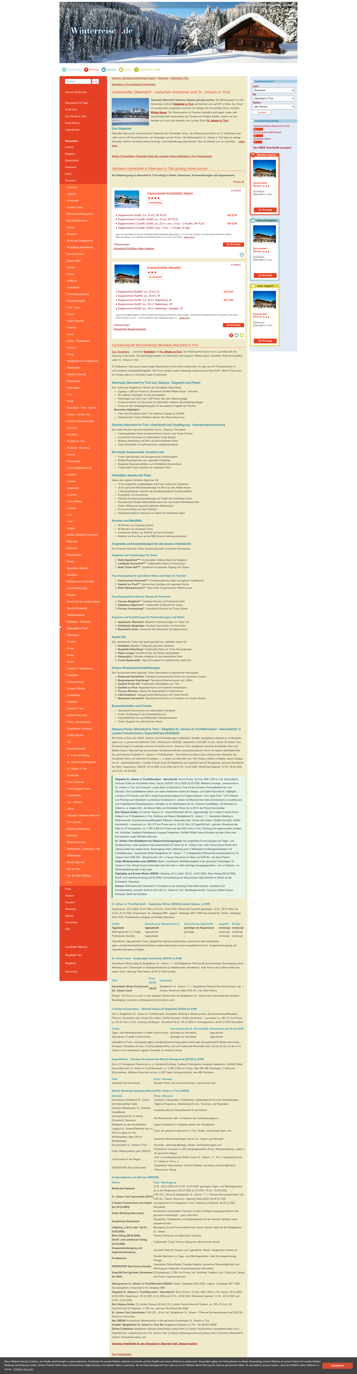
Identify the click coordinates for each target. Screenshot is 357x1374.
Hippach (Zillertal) (76, 374)
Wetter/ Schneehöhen (123, 156)
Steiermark (73, 775)
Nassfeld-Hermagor (77, 588)
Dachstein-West (75, 254)
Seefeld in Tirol (75, 708)
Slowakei (70, 902)
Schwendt (72, 701)
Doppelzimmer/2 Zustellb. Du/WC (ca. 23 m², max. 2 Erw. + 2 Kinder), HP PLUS (161, 223)
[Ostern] (121, 69)
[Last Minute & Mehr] (136, 69)
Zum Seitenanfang (121, 1354)
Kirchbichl (72, 434)
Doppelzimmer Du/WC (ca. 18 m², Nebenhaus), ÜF (145, 304)
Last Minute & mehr (75, 116)
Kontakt (258, 5)
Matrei (70, 561)
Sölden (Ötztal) (75, 735)
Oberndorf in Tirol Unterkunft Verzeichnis (133, 84)
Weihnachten (74, 69)
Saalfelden (72, 675)
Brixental (71, 234)
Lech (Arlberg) (74, 501)
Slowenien (70, 909)
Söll (69, 742)
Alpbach (71, 194)
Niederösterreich (75, 615)
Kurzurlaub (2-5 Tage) (76, 103)
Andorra (69, 147)
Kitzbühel (149, 351)
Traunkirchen (74, 795)
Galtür (70, 334)
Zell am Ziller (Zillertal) (79, 875)
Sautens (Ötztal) (76, 688)
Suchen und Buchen (76, 92)
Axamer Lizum (75, 207)
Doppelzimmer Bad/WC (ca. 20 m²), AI (138, 291)
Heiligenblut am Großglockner (83, 361)
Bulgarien (70, 153)
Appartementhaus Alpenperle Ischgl (271, 126)
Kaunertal (72, 427)
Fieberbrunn (73, 287)
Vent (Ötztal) (74, 822)
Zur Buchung (233, 244)
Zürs (69, 882)
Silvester (94, 69)
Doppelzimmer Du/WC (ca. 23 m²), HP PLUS (142, 215)
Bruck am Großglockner (80, 240)
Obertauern (73, 635)
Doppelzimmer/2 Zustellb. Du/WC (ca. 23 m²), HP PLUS (148, 219)
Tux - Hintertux (75, 802)
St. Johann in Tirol (77, 768)
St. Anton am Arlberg (78, 755)
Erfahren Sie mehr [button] (23, 1369)
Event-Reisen (72, 123)
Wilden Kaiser (159, 112)
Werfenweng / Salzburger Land (83, 848)
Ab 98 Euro (71, 109)
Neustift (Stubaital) (77, 608)
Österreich (70, 180)
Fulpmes (71, 327)
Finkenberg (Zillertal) (78, 294)
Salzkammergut (75, 681)
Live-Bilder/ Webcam (76, 947)
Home (249, 5)
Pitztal (70, 648)
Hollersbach (73, 387)
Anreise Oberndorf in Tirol (182, 156)
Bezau (70, 227)
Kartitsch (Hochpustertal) (80, 421)
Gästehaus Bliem (262, 139)
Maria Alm (72, 541)
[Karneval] (103, 69)
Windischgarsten (76, 862)
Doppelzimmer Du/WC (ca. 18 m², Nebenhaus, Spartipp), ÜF (150, 308)
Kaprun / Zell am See (78, 414)
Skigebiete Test (73, 955)
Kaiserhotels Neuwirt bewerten (130, 329)
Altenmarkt (73, 200)
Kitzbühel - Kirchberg (78, 447)
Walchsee (72, 835)
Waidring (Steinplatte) (78, 828)
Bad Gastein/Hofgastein (80, 214)
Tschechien (71, 922)
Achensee (72, 187)
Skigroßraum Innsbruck (79, 728)
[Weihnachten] (64, 69)
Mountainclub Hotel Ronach (267, 132)
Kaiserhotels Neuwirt (260, 184)
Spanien (69, 915)
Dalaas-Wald (74, 260)
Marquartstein (74, 554)
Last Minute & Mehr (150, 69)
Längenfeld (73, 488)
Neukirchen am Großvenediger (83, 601)
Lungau (71, 528)
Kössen (71, 454)
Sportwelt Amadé (76, 748)
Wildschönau (74, 855)
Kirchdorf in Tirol (76, 441)
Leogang (71, 508)
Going (70, 354)
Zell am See (73, 869)
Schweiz (69, 895)
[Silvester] (86, 69)
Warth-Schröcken (76, 842)
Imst (69, 394)
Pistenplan (141, 156)
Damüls (71, 267)
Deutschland (71, 160)
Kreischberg (73, 461)
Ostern (127, 69)
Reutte (70, 661)
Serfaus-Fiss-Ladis (77, 715)
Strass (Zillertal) (75, 782)
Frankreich (70, 167)
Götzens (71, 347)
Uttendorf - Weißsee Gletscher (83, 815)
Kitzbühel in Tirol (183, 104)
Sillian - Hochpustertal (79, 722)
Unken (70, 808)
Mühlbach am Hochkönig (80, 581)
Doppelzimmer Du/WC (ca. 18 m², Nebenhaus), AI (145, 300)
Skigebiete (70, 963)
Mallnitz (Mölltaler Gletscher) (82, 534)
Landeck (71, 481)
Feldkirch (72, 280)
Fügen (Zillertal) (75, 321)
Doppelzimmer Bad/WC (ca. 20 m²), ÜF (139, 295)
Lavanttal (72, 494)
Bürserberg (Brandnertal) (80, 247)
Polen (68, 889)
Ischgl (70, 401)
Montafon (72, 574)
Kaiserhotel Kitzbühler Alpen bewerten (134, 248)
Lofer (69, 521)
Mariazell (72, 548)
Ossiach (71, 641)
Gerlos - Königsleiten (78, 341)
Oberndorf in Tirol (77, 628)
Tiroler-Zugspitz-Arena (79, 788)
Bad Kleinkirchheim (77, 220)
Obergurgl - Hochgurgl (78, 621)
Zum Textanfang (120, 351)
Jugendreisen (72, 129)
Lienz (70, 514)
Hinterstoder (73, 367)
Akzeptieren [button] (337, 1365)
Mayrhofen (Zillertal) (77, 568)
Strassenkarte (204, 156)
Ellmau (70, 274)
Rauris (70, 655)
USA (67, 929)
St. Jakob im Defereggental (81, 762)
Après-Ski (153, 156)
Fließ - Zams (74, 307)
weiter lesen (189, 237)
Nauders (71, 595)
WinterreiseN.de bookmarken (280, 5)
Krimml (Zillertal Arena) (79, 468)
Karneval (111, 69)
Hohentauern (74, 381)
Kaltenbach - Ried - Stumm (81, 407)
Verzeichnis (71, 971)
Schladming (73, 695)
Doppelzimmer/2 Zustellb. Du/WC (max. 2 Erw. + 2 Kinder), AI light (154, 227)
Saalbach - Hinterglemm (80, 668)
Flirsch (70, 314)
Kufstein (71, 474)
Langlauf (163, 156)
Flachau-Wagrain (76, 300)
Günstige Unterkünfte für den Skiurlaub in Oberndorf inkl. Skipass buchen (154, 1343)
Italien (68, 173)
